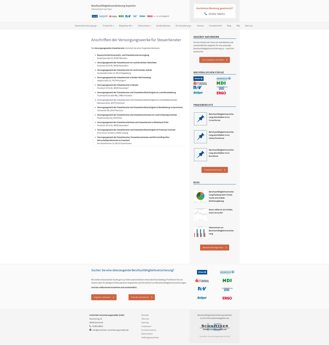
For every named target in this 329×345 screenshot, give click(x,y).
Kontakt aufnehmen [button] (140, 297)
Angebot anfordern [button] (102, 297)
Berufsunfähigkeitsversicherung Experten (113, 5)
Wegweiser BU (125, 25)
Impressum (146, 326)
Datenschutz (147, 333)
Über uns (249, 25)
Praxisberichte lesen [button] (213, 169)
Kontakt (145, 315)
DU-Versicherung (183, 25)
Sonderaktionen (163, 25)
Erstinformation (148, 330)
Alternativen (144, 25)
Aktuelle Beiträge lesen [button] (213, 247)
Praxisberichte (215, 25)
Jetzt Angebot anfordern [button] (213, 59)
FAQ (238, 25)
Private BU (108, 25)
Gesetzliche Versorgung (85, 25)
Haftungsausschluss (150, 337)
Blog (229, 25)
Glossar (200, 25)
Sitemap (145, 322)
